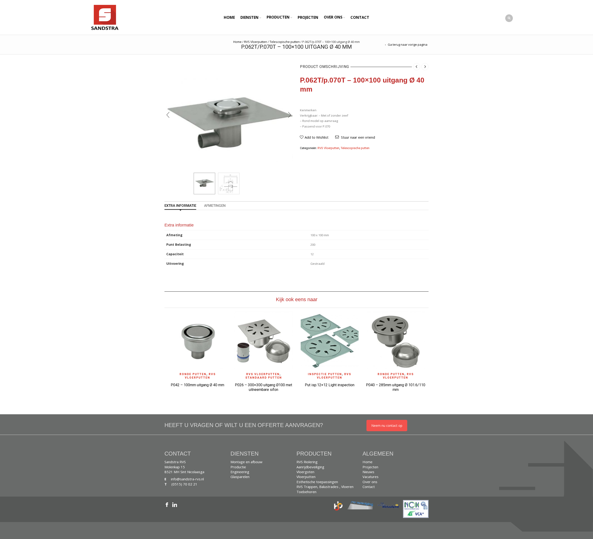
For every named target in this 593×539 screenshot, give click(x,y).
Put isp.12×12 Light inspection (329, 385)
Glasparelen (239, 476)
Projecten (308, 17)
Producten (278, 17)
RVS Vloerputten (255, 42)
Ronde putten (193, 374)
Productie (238, 467)
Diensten (249, 17)
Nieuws (368, 471)
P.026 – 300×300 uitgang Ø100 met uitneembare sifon (263, 387)
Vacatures (371, 476)
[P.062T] (204, 183)
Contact (359, 17)
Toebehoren (306, 491)
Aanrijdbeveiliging (310, 467)
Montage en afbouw (246, 461)
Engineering (239, 471)
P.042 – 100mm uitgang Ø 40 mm (197, 385)
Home (229, 17)
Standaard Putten (263, 377)
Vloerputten (305, 476)
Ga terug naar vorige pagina (407, 44)
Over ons (333, 17)
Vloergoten (305, 471)
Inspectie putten (325, 374)
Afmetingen (215, 205)
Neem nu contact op (386, 425)
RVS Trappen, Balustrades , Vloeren (324, 486)
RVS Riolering (307, 461)
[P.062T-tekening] (229, 183)
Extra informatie (180, 205)
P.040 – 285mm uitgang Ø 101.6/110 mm (395, 387)
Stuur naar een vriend (358, 137)
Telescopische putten (285, 42)
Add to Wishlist (316, 137)
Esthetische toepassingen (317, 481)
